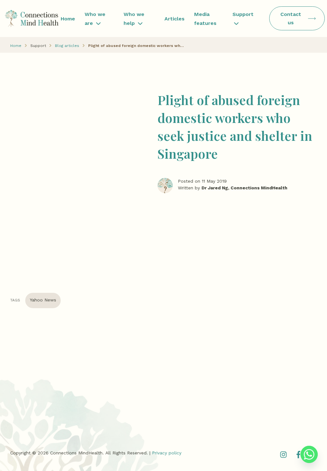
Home (68, 19)
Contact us (290, 18)
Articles (174, 19)
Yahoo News (43, 299)
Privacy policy (166, 452)
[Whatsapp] (309, 454)
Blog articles (67, 45)
